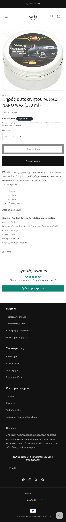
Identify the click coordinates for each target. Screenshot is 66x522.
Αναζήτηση (11, 356)
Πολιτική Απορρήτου (16, 337)
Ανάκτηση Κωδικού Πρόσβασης (22, 417)
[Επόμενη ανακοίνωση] (60, 4)
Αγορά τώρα (33, 161)
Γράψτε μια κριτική (33, 288)
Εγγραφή (10, 403)
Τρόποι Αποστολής (16, 316)
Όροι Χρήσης (13, 370)
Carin (23, 516)
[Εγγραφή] (56, 468)
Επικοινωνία (12, 363)
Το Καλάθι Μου (13, 410)
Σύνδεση (10, 396)
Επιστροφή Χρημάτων (17, 330)
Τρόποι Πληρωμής (15, 323)
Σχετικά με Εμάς (14, 377)
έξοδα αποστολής (36, 123)
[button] (6, 16)
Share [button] (8, 251)
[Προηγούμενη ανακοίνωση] (5, 4)
